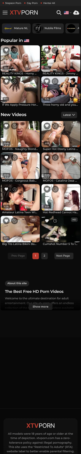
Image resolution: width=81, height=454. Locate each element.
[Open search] (59, 12)
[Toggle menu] (5, 12)
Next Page (63, 255)
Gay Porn (32, 3)
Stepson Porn (13, 3)
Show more (40, 306)
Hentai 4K (49, 3)
